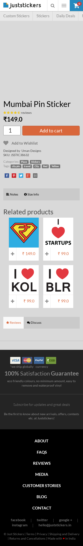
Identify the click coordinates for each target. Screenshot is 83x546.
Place (24, 162)
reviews (26, 112)
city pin (16, 166)
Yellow (55, 166)
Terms (30, 534)
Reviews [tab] (15, 322)
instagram (19, 525)
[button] (76, 5)
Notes (13, 194)
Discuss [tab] (35, 322)
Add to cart (51, 130)
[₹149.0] (24, 245)
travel (27, 166)
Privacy (42, 534)
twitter (42, 520)
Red (45, 166)
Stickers (43, 16)
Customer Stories (42, 485)
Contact (41, 507)
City (37, 166)
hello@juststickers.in (55, 525)
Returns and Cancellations (27, 538)
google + (65, 520)
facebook (18, 520)
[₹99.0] (58, 245)
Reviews (42, 463)
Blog (42, 496)
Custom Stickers (16, 16)
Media (41, 474)
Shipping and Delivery (64, 534)
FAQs (42, 452)
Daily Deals (65, 16)
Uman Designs (31, 151)
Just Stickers (22, 6)
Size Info (33, 194)
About (41, 440)
